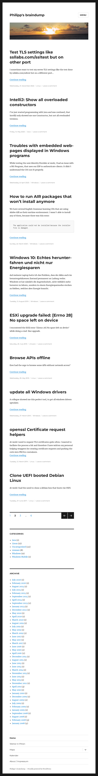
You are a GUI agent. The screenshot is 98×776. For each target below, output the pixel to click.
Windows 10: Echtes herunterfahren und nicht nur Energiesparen (41, 262)
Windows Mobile (20, 557)
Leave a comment (50, 86)
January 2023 (18, 606)
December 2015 (19, 656)
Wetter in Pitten (17, 744)
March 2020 (17, 620)
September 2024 (20, 596)
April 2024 (17, 600)
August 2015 (18, 660)
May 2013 (16, 680)
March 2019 (17, 633)
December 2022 (19, 610)
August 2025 (18, 586)
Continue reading (18, 79)
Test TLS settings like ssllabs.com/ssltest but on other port (36, 57)
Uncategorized (19, 547)
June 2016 (16, 646)
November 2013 (19, 673)
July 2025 (16, 590)
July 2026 (16, 580)
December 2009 (19, 696)
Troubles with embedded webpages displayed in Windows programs (42, 150)
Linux (38, 86)
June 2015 (16, 663)
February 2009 (19, 706)
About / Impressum (19, 761)
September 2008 (20, 713)
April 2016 (17, 653)
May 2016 (16, 650)
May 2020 (16, 613)
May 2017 (16, 640)
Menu (83, 15)
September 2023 (20, 603)
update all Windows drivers (38, 392)
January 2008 (18, 723)
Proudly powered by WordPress (39, 769)
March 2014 (17, 670)
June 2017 (16, 636)
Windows (35, 183)
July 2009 (16, 703)
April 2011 (16, 686)
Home (13, 738)
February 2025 (19, 593)
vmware (32, 344)
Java (29, 132)
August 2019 (18, 623)
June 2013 (16, 676)
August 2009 (18, 700)
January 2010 (18, 693)
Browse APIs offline (30, 357)
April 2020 (17, 616)
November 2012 (19, 683)
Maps (12, 750)
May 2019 (16, 630)
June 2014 (16, 666)
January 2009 (18, 710)
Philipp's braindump (27, 15)
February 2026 (19, 583)
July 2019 (16, 626)
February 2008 (19, 720)
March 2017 (17, 643)
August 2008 (18, 716)
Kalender (14, 755)
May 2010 (16, 690)
